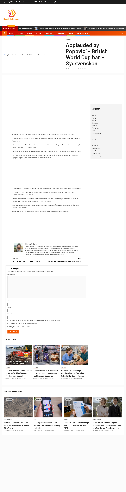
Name (9, 301)
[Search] (122, 33)
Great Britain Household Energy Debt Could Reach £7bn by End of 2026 (49, 28)
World (29, 33)
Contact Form (27, 2)
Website (10, 314)
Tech (35, 419)
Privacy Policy (54, 2)
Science (49, 33)
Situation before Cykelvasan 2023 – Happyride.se (64, 260)
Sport (71, 33)
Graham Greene (22, 378)
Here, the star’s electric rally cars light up (26, 260)
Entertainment (82, 33)
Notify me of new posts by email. (19, 327)
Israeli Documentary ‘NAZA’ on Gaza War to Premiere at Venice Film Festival (16, 425)
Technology (60, 33)
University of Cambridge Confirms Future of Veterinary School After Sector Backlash (73, 373)
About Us (19, 2)
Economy (39, 33)
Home (11, 33)
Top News (20, 33)
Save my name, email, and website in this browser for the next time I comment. (35, 320)
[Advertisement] (63, 90)
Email (9, 307)
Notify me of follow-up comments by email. (23, 323)
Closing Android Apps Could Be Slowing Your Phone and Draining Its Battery (47, 425)
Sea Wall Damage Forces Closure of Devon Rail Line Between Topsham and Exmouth (19, 373)
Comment (11, 274)
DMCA (36, 2)
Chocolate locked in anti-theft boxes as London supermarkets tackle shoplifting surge (45, 373)
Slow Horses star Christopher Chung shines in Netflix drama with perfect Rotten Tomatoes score (107, 425)
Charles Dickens (71, 69)
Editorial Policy (44, 2)
